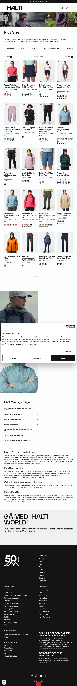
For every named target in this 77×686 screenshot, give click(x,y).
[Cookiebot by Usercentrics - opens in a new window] (66, 326)
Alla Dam (10, 48)
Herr (40, 564)
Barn (41, 567)
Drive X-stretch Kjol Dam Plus (28, 86)
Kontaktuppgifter (10, 622)
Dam (41, 562)
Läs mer (31, 531)
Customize (37, 358)
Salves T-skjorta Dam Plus (28, 129)
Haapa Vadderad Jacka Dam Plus (64, 215)
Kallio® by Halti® (10, 642)
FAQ (5, 625)
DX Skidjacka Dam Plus (12, 257)
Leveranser (8, 592)
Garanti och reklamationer (13, 603)
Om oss (42, 592)
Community (43, 590)
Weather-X (8, 645)
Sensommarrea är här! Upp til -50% (38, 1)
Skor (41, 570)
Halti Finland (43, 614)
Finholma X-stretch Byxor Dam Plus (65, 257)
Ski (5, 653)
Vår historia (43, 595)
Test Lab (42, 603)
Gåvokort (42, 578)
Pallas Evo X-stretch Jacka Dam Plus (29, 215)
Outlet (41, 575)
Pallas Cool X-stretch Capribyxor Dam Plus (12, 129)
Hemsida (42, 581)
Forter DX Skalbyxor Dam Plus (10, 175)
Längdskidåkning (10, 656)
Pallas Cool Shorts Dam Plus (47, 174)
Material (7, 620)
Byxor (34, 48)
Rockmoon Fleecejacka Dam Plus (11, 215)
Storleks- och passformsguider (15, 595)
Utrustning (43, 572)
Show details (66, 352)
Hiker (6, 640)
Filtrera (7, 57)
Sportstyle (8, 651)
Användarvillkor (10, 614)
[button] (4, 7)
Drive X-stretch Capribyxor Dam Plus (64, 87)
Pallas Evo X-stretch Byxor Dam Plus (47, 215)
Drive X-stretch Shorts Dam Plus (46, 86)
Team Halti (43, 601)
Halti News (43, 609)
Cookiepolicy (9, 609)
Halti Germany (44, 617)
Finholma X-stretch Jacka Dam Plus (47, 257)
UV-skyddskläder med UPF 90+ (16, 634)
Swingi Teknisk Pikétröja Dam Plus (12, 86)
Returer (7, 601)
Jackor (23, 48)
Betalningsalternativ (11, 598)
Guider (6, 617)
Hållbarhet (43, 598)
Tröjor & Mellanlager (51, 48)
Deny (14, 358)
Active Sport (8, 648)
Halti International (45, 611)
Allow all (63, 358)
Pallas (6, 637)
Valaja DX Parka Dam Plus (28, 174)
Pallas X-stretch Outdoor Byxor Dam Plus (46, 129)
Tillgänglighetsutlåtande (13, 611)
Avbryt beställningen (12, 606)
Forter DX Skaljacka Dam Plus (63, 129)
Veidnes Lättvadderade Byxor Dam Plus (28, 258)
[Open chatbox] (4, 682)
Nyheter (42, 559)
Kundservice (8, 590)
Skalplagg (70, 48)
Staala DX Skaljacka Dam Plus (63, 175)
